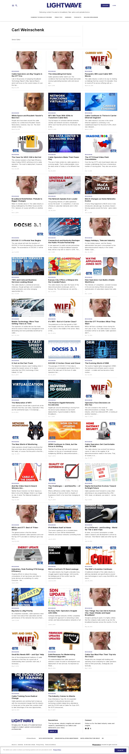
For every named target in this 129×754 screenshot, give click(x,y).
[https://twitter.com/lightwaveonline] (90, 728)
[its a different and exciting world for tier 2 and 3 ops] (101, 514)
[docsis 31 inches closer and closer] (64, 349)
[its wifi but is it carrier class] (64, 308)
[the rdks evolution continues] (101, 555)
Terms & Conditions (50, 744)
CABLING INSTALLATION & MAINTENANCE (66, 738)
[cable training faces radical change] (28, 682)
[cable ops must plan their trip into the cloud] (101, 641)
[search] (16, 5)
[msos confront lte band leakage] (64, 555)
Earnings (68, 17)
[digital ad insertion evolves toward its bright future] (101, 472)
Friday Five (58, 17)
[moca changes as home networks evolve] (101, 185)
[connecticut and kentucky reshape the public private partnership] (64, 227)
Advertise (20, 744)
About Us (14, 744)
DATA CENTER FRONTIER (46, 738)
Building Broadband (91, 17)
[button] (13, 5)
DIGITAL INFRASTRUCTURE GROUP (90, 738)
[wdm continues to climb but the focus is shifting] (64, 431)
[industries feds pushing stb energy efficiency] (28, 555)
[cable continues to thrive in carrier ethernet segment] (101, 102)
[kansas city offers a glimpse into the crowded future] (64, 266)
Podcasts (77, 17)
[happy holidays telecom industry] (101, 227)
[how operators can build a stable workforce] (101, 266)
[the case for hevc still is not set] (28, 143)
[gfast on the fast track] (28, 349)
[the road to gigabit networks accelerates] (64, 389)
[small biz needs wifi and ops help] (28, 641)
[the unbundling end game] (64, 60)
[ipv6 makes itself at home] (64, 514)
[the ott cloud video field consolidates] (101, 143)
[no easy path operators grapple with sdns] (64, 597)
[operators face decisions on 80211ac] (101, 389)
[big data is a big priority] (28, 597)
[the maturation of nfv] (28, 389)
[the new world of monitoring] (28, 431)
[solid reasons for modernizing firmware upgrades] (64, 641)
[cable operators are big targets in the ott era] (28, 60)
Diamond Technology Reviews (41, 17)
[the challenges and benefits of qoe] (64, 472)
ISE (103, 738)
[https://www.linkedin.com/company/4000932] (88, 728)
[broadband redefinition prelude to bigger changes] (28, 185)
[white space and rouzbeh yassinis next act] (28, 102)
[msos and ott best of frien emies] (28, 514)
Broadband (15, 71)
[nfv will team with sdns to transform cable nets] (64, 102)
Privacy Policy (40, 744)
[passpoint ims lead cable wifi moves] (101, 60)
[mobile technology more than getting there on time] (28, 308)
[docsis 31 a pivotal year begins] (28, 227)
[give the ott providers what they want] (101, 308)
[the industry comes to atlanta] (64, 682)
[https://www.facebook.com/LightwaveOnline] (86, 728)
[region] (64, 750)
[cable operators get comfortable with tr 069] (101, 431)
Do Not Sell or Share (29, 744)
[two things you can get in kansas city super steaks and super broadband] (101, 597)
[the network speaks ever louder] (64, 185)
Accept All (120, 750)
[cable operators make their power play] (64, 143)
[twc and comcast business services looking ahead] (28, 266)
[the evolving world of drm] (101, 349)
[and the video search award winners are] (28, 472)
